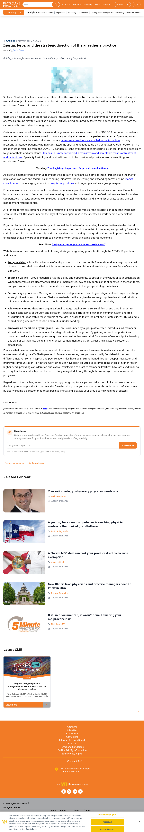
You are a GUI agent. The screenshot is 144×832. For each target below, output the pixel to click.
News (76, 810)
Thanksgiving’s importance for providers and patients (78, 168)
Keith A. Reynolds (59, 531)
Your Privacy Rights (72, 753)
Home (53, 810)
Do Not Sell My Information (72, 750)
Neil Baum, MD (58, 624)
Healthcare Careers (45, 12)
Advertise (72, 730)
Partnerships (83, 12)
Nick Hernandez (58, 496)
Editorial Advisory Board (72, 740)
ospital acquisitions (62, 183)
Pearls (97, 4)
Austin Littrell (57, 562)
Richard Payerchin (59, 593)
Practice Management (14, 463)
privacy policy (60, 451)
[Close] (139, 821)
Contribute (72, 733)
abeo (45, 408)
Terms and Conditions (72, 746)
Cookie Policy (32, 829)
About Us (72, 726)
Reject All (107, 822)
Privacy (72, 743)
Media (76, 4)
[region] (72, 821)
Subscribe (126, 445)
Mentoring (72, 12)
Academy (88, 4)
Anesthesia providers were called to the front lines (90, 140)
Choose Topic (12, 12)
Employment (61, 12)
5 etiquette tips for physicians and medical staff (78, 244)
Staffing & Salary (36, 463)
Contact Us (72, 736)
